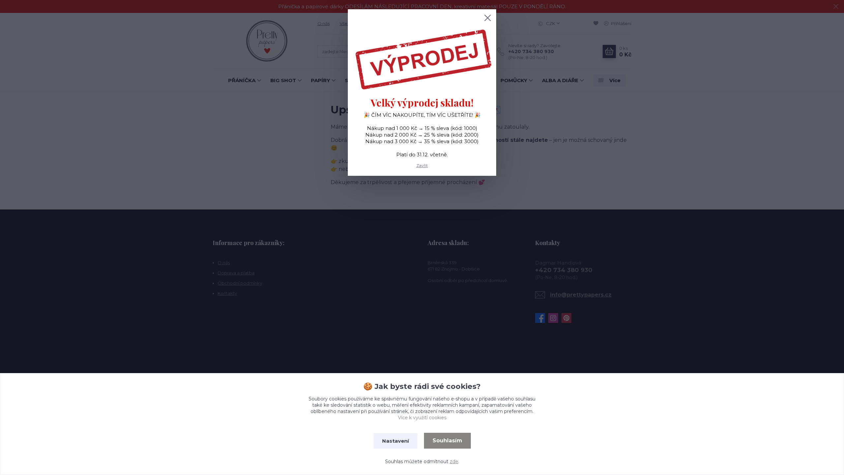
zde (454, 461)
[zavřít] (487, 17)
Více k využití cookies (422, 418)
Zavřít (422, 165)
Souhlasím (447, 440)
